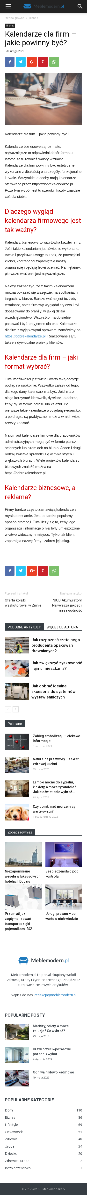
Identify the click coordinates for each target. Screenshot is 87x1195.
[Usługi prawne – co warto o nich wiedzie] (63, 897)
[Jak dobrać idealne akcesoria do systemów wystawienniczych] (17, 691)
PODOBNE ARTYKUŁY (24, 627)
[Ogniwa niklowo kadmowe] (17, 1078)
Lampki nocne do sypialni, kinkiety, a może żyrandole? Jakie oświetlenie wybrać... (54, 787)
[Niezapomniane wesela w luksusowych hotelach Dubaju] (23, 854)
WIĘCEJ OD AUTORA (62, 627)
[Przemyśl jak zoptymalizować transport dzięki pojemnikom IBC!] (23, 897)
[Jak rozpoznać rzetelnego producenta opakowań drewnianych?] (17, 645)
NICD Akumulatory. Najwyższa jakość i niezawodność (67, 605)
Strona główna (14, 18)
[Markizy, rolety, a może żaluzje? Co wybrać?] (17, 1032)
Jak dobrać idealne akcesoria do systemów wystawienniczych (53, 691)
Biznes (33, 18)
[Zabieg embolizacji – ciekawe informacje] (17, 742)
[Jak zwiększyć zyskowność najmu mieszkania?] (17, 668)
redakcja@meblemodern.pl (55, 995)
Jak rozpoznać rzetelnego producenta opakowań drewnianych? (55, 645)
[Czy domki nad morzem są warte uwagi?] (17, 812)
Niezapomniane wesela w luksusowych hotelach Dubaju (22, 876)
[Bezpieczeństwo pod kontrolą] (63, 854)
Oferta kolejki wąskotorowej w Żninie (23, 602)
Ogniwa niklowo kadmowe (53, 1072)
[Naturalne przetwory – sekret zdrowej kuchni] (17, 765)
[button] (80, 6)
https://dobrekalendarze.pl (25, 336)
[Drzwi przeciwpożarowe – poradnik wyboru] (17, 1055)
